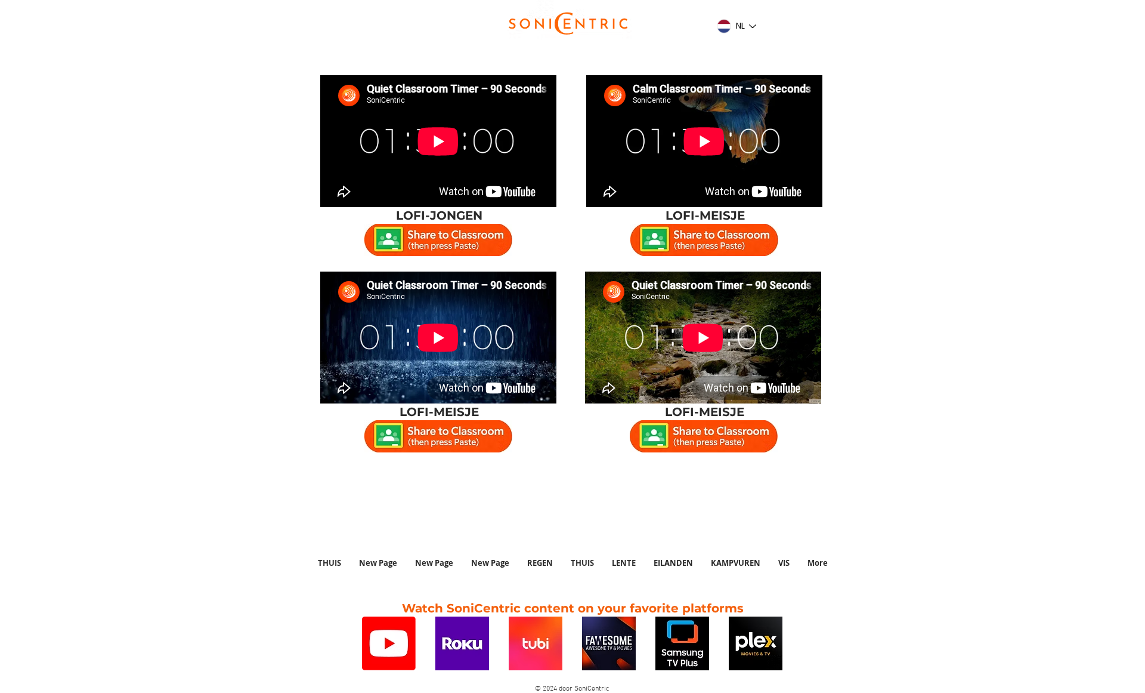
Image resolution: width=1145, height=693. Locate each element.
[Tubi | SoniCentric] (535, 643)
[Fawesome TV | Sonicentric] (609, 643)
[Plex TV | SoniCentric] (755, 643)
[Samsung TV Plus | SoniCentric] (682, 643)
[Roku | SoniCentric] (462, 643)
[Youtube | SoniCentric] (389, 643)
